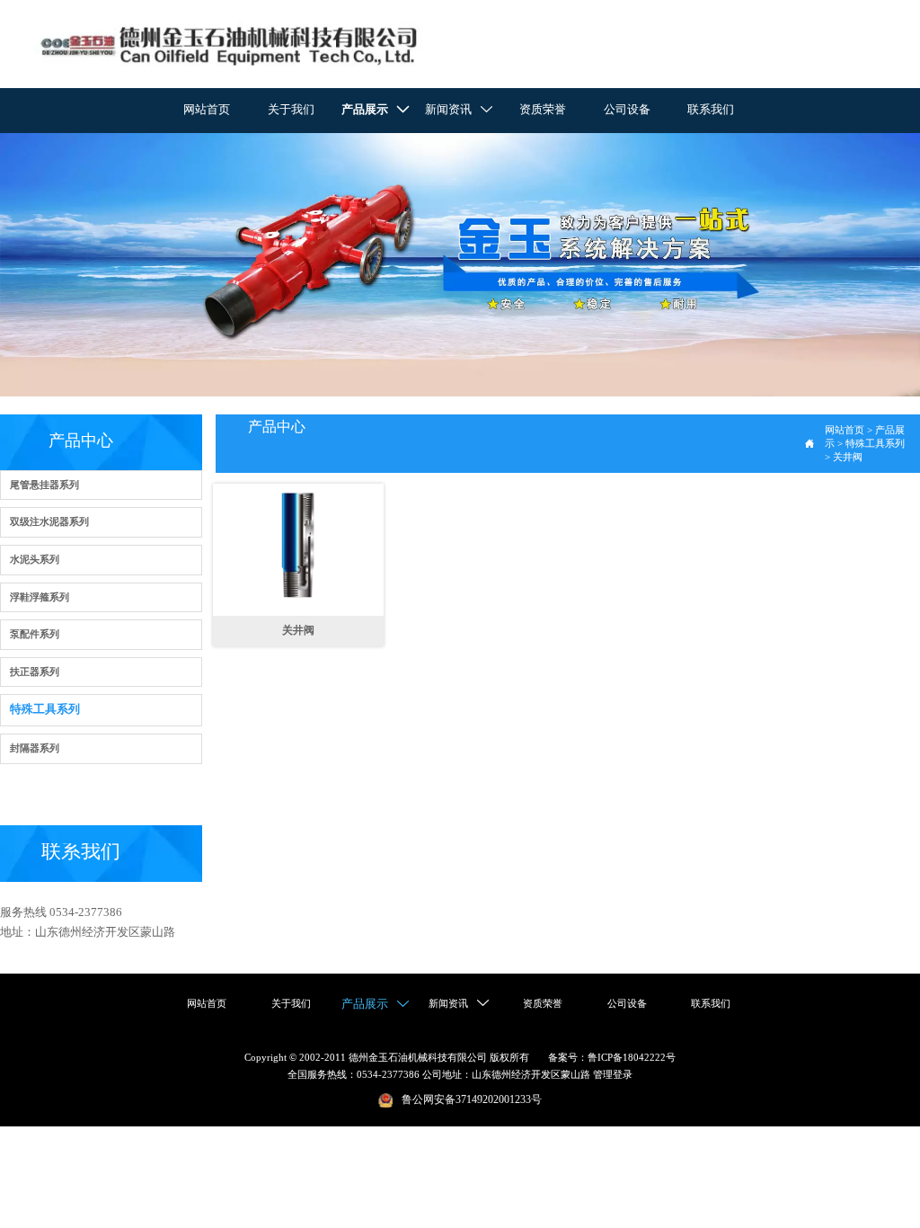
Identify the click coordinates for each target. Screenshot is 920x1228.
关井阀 (847, 456)
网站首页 (844, 429)
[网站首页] (229, 44)
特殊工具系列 (875, 443)
